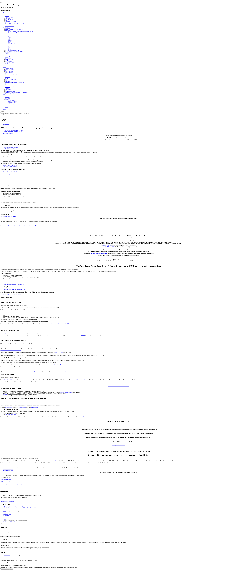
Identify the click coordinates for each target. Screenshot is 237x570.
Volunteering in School (9, 62)
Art (8, 33)
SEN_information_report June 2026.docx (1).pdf (12, 131)
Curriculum (7, 30)
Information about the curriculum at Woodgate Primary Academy (20, 31)
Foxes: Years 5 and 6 (12, 105)
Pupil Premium (8, 58)
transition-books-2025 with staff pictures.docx (12, 294)
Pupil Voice (7, 95)
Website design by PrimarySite (9, 521)
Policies (6, 57)
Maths (9, 42)
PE (8, 46)
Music (9, 44)
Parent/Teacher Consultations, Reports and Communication (16, 92)
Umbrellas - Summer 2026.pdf (9, 172)
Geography (10, 40)
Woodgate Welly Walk (9, 93)
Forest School (8, 52)
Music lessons (8, 84)
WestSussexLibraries (9, 407)
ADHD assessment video (8, 470)
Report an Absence (9, 83)
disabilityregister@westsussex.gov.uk (10, 400)
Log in (4, 109)
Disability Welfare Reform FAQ (118, 445)
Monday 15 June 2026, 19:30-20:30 (10, 165)
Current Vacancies (9, 22)
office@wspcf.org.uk (59, 352)
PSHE (9, 47)
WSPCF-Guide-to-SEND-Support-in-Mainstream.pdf (13, 284)
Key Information (6, 27)
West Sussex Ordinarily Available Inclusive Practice (13, 486)
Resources (5, 394)
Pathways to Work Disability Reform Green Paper (118, 443)
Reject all (2, 536)
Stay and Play (3, 332)
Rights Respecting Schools (10, 64)
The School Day (8, 54)
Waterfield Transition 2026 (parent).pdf (10, 147)
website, (56, 371)
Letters (6, 78)
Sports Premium (8, 61)
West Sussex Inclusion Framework (9, 488)
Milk (6, 80)
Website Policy (6, 515)
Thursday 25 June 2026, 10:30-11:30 (10, 166)
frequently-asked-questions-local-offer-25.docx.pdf (13, 130)
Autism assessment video (8, 469)
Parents (4, 70)
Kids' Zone (7, 98)
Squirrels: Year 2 (11, 103)
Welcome (7, 16)
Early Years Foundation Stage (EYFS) (12, 50)
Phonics (9, 39)
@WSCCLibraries (34, 407)
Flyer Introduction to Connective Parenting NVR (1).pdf (14, 289)
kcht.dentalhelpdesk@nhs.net (11, 414)
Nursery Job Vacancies (9, 69)
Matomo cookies (7, 555)
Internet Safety (8, 66)
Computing (10, 34)
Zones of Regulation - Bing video (7, 501)
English (9, 37)
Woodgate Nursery (9, 68)
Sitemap (4, 513)
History (9, 41)
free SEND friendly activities (66, 392)
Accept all (7, 536)
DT (8, 36)
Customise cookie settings (15, 536)
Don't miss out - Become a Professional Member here (10, 350)
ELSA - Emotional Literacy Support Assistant (14, 51)
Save (11, 568)
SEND (6, 60)
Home (4, 12)
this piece (83, 335)
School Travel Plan (9, 59)
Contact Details (8, 14)
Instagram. (65, 371)
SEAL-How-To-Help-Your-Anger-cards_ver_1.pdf (13, 506)
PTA (6, 90)
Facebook (60, 371)
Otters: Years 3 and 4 (12, 104)
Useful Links (7, 89)
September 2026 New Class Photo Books (11, 141)
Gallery (6, 107)
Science (9, 49)
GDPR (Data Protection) (10, 53)
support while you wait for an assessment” (47, 460)
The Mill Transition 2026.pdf (8, 148)
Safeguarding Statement (10, 24)
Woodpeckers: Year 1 (12, 102)
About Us (5, 13)
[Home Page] (0, 2)
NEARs (7, 20)
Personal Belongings (9, 72)
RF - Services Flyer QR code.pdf (9, 174)
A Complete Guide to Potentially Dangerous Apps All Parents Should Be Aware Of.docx (20, 507)
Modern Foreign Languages (13, 43)
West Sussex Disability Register (8, 379)
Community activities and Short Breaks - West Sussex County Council (57, 323)
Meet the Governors (9, 19)
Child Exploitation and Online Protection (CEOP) (15, 29)
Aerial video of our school (10, 21)
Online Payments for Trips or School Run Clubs (14, 82)
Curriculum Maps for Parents (13, 32)
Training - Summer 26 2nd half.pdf (10, 171)
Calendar (7, 75)
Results (6, 63)
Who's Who (7, 18)
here (38, 280)
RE (8, 48)
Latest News (7, 77)
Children (4, 94)
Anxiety (4, 511)
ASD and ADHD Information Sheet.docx (11, 508)
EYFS (9, 38)
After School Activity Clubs (10, 85)
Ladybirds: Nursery (11, 100)
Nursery (4, 67)
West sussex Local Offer (7, 133)
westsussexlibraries (22, 407)
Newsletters (7, 81)
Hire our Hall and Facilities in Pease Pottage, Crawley (15, 23)
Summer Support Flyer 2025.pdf (9, 299)
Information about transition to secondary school (12, 484)
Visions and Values (9, 17)
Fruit (6, 73)
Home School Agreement (10, 91)
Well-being (7, 97)
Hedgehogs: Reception (12, 101)
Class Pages (7, 99)
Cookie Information (7, 514)
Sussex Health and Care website (84, 416)
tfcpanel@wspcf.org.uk (58, 364)
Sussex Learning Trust (9, 26)
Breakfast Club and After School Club (12, 74)
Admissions (7, 28)
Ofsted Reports (8, 56)
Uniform (7, 88)
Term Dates (7, 87)
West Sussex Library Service (81, 379)
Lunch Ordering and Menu (10, 79)
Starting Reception (9, 71)
